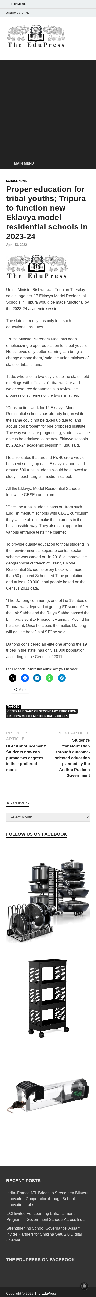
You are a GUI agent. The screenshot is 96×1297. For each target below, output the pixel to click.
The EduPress (45, 1293)
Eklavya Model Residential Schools (37, 716)
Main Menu (24, 163)
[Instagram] (59, 13)
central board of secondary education (41, 711)
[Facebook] (52, 13)
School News (16, 180)
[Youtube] (80, 13)
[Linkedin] (73, 13)
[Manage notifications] (84, 1286)
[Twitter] (66, 13)
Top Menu (18, 4)
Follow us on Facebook (36, 834)
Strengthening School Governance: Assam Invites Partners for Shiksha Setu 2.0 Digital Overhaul (44, 1234)
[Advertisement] (48, 107)
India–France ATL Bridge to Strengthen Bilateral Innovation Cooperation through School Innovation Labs (48, 1199)
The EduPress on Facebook (40, 1259)
